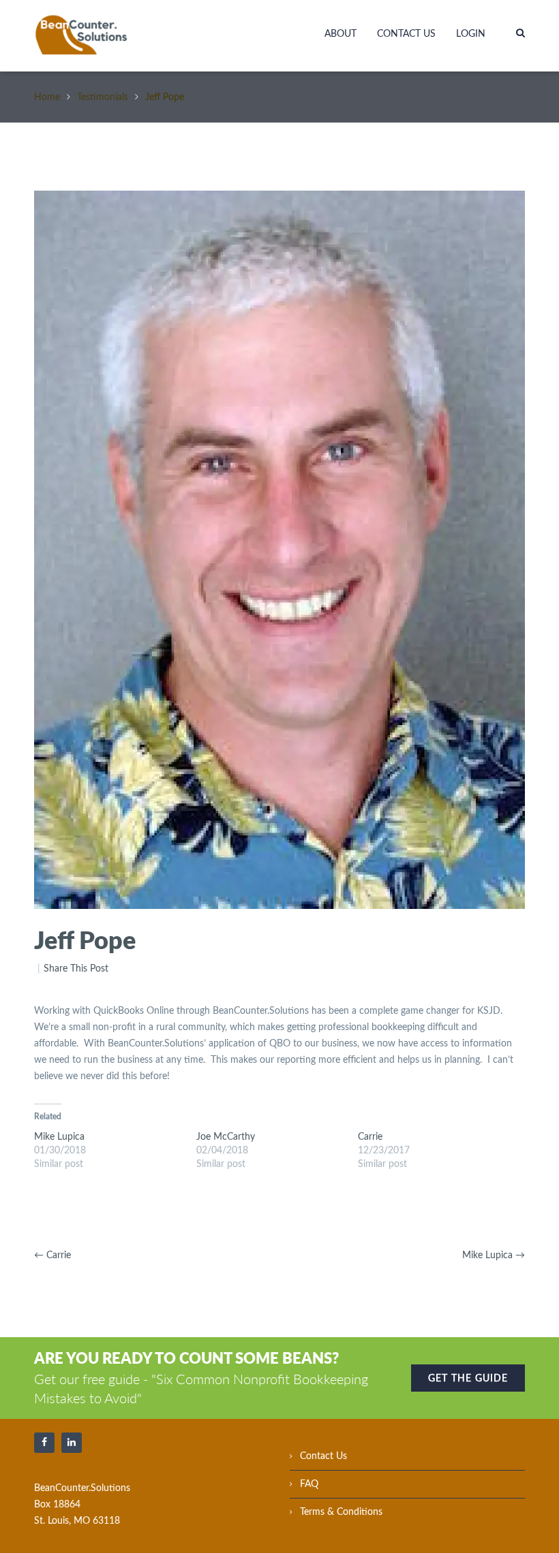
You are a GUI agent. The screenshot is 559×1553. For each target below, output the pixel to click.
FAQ (309, 1484)
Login (470, 34)
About (340, 34)
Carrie (370, 1137)
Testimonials (102, 97)
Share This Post (76, 969)
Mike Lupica (59, 1137)
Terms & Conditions (341, 1512)
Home (47, 97)
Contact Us (406, 34)
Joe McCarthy (225, 1137)
